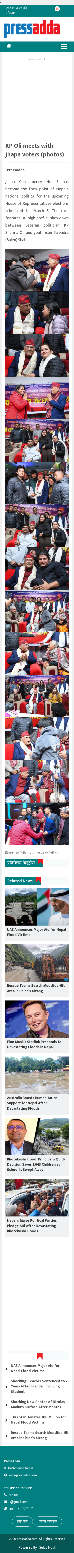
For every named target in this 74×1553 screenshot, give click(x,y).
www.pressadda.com (23, 1475)
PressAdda (15, 170)
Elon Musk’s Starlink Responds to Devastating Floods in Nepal (34, 1044)
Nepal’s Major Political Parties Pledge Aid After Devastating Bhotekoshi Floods (32, 1226)
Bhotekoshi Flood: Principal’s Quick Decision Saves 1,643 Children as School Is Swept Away (36, 1164)
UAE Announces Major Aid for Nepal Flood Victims (36, 932)
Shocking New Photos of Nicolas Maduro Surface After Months (38, 1404)
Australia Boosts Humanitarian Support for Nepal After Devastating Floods (32, 1103)
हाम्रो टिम (22, 1521)
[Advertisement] (37, 99)
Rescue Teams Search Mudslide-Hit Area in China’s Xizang (36, 988)
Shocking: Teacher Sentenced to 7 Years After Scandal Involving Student (39, 1386)
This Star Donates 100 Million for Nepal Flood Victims (38, 1420)
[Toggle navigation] (64, 46)
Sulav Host (47, 1547)
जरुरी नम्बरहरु (48, 1521)
